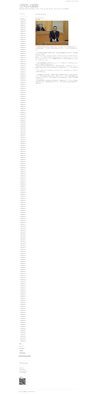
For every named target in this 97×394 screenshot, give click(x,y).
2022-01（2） (23, 126)
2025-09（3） (23, 41)
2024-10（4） (23, 63)
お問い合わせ (22, 348)
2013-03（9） (23, 306)
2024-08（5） (23, 67)
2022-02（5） (23, 124)
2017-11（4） (23, 228)
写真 (20, 343)
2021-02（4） (23, 149)
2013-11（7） (23, 289)
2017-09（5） (23, 232)
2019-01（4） (23, 200)
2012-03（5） (23, 330)
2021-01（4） (23, 151)
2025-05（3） (23, 49)
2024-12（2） (23, 59)
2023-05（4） (23, 94)
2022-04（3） (23, 120)
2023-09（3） (23, 86)
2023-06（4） (23, 92)
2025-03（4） (23, 53)
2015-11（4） (23, 277)
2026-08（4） (23, 18)
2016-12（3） (23, 251)
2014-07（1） (23, 281)
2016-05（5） (23, 265)
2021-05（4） (23, 143)
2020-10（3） (23, 157)
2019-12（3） (23, 177)
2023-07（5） (23, 90)
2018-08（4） (23, 210)
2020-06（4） (23, 165)
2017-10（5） (23, 230)
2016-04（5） (23, 267)
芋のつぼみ (37, 19)
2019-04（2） (23, 194)
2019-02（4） (23, 198)
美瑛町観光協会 (22, 353)
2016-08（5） (23, 259)
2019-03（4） (23, 196)
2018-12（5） (23, 202)
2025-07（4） (23, 45)
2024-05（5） (23, 73)
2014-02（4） (23, 285)
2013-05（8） (23, 302)
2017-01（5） (23, 249)
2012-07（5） (23, 322)
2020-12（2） (23, 153)
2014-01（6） (23, 287)
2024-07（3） (23, 69)
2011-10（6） (23, 340)
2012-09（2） (23, 318)
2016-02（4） (23, 271)
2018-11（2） (23, 204)
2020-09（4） (23, 159)
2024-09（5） (23, 65)
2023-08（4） (23, 88)
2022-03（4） (23, 122)
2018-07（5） (23, 212)
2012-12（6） (23, 312)
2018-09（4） (23, 208)
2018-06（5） (23, 214)
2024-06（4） (23, 71)
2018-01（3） (23, 224)
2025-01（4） (23, 57)
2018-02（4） (23, 222)
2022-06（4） (23, 116)
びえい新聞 (24, 391)
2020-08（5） (23, 161)
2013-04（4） (23, 304)
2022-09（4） (23, 110)
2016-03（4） (23, 269)
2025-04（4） (23, 51)
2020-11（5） (23, 155)
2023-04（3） (23, 96)
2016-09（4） (23, 257)
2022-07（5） (23, 114)
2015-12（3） (23, 275)
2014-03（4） (23, 283)
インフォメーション (23, 16)
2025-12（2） (23, 35)
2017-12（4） (23, 226)
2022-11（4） (23, 106)
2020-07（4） (23, 163)
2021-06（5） (23, 141)
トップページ (22, 13)
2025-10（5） (23, 39)
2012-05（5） (23, 326)
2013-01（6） (23, 310)
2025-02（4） (23, 55)
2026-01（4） (23, 33)
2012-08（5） (23, 320)
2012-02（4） (23, 332)
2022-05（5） (23, 118)
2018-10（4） (23, 206)
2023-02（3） (23, 100)
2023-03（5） (23, 98)
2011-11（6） (23, 338)
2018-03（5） (23, 220)
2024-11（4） (23, 61)
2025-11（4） (23, 37)
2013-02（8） (23, 308)
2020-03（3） (23, 171)
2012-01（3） (23, 334)
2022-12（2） (23, 104)
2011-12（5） (23, 336)
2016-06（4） (23, 263)
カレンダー (21, 346)
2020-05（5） (23, 167)
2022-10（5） (23, 108)
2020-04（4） (23, 169)
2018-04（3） (23, 218)
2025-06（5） (23, 47)
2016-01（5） (23, 273)
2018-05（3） (23, 216)
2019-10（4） (23, 181)
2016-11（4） (23, 253)
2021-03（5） (23, 147)
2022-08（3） (23, 112)
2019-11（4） (23, 179)
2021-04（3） (23, 145)
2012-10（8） (23, 316)
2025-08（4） (23, 43)
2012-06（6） (23, 324)
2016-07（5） (23, 261)
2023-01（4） (23, 102)
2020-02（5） (23, 173)
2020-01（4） (23, 175)
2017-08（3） (23, 234)
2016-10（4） (23, 255)
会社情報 (21, 350)
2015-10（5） (23, 279)
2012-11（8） (23, 314)
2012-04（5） (23, 328)
